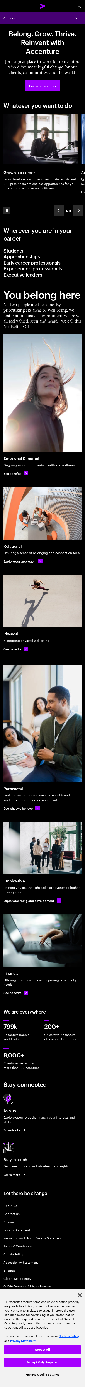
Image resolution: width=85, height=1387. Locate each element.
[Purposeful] (42, 723)
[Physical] (42, 601)
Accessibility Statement (20, 1262)
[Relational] (42, 513)
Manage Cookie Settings (43, 1374)
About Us (10, 1205)
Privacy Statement (16, 1229)
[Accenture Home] (42, 6)
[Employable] (42, 848)
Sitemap (9, 1270)
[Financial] (42, 940)
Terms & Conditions (17, 1246)
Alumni (8, 1221)
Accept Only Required (42, 1362)
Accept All (42, 1349)
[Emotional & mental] (42, 393)
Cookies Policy (69, 1336)
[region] (42, 1338)
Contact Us (11, 1213)
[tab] (42, 250)
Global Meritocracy (17, 1278)
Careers (9, 18)
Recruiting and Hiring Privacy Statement (32, 1238)
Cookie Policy (13, 1254)
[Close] (80, 1295)
